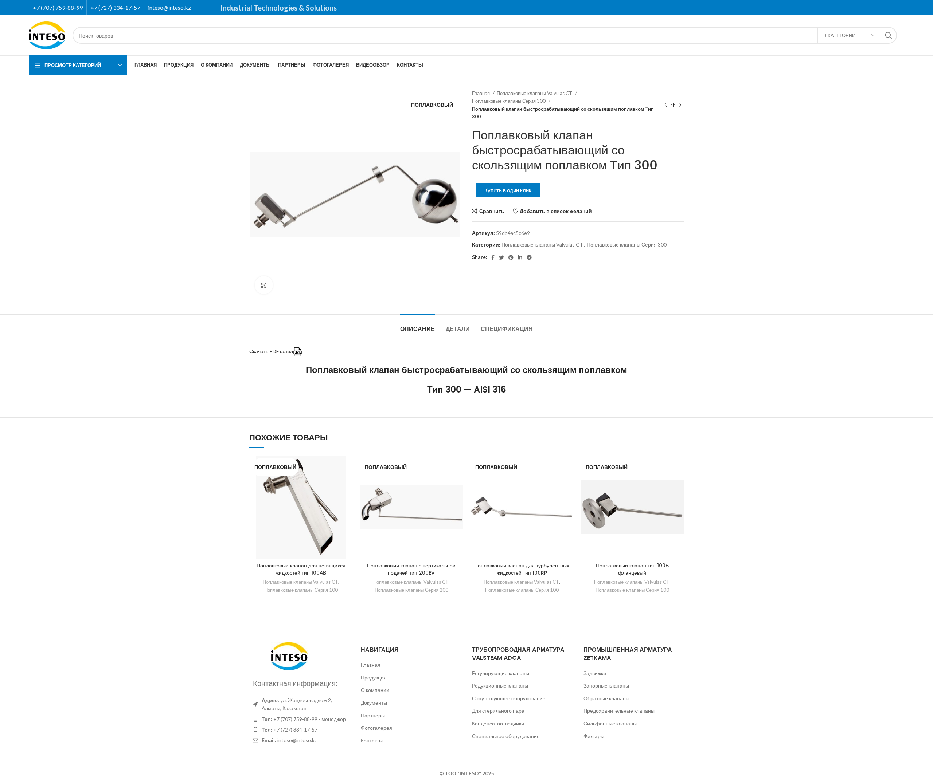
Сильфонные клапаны (610, 723)
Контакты (372, 740)
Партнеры (373, 715)
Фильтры (593, 736)
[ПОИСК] (888, 35)
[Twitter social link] (501, 257)
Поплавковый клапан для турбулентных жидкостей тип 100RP (521, 569)
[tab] (417, 325)
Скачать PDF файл (271, 351)
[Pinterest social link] (511, 257)
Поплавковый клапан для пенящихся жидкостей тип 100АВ (301, 569)
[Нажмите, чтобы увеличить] (264, 285)
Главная (481, 93)
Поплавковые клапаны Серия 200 (411, 590)
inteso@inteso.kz (169, 7)
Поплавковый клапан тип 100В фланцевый (632, 569)
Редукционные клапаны (500, 685)
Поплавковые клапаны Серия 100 (301, 590)
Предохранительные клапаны (619, 711)
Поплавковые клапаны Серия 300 (509, 101)
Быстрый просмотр (347, 500)
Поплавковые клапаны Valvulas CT (535, 93)
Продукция (374, 677)
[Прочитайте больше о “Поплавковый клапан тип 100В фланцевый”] (678, 484)
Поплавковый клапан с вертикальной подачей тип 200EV (411, 569)
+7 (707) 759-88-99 (58, 7)
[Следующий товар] (680, 105)
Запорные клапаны (606, 685)
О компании (375, 690)
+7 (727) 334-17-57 (115, 7)
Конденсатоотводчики (498, 723)
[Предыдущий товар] (665, 105)
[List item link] (299, 719)
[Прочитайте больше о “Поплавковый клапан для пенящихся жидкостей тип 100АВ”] (347, 484)
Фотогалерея (376, 728)
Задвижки (594, 673)
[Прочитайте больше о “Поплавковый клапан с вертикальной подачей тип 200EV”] (457, 484)
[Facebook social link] (493, 257)
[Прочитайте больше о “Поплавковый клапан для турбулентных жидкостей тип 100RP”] (568, 484)
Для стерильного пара (498, 711)
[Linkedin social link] (520, 257)
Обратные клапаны (606, 698)
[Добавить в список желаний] (347, 467)
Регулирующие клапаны (500, 673)
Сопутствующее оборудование (509, 698)
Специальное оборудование (506, 736)
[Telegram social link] (529, 257)
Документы (374, 703)
